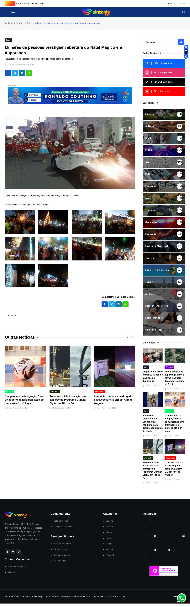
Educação (110, 555)
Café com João (61, 521)
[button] (127, 337)
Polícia (109, 538)
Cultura (109, 527)
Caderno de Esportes (63, 527)
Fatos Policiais (60, 549)
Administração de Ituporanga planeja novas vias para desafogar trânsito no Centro (174, 377)
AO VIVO (10, 3)
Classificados (60, 561)
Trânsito (169, 367)
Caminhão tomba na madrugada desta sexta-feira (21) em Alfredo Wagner (113, 400)
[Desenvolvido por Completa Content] (175, 596)
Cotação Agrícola (62, 555)
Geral (29, 23)
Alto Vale (54, 392)
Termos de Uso (118, 596)
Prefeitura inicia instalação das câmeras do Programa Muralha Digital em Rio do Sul (68, 400)
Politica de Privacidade (94, 596)
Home (10, 23)
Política (109, 550)
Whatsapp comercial (17, 567)
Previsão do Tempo (62, 544)
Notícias (20, 23)
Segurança (99, 392)
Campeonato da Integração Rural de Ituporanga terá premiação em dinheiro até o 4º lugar (24, 400)
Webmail (9, 596)
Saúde (109, 532)
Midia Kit (11, 572)
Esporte (9, 392)
